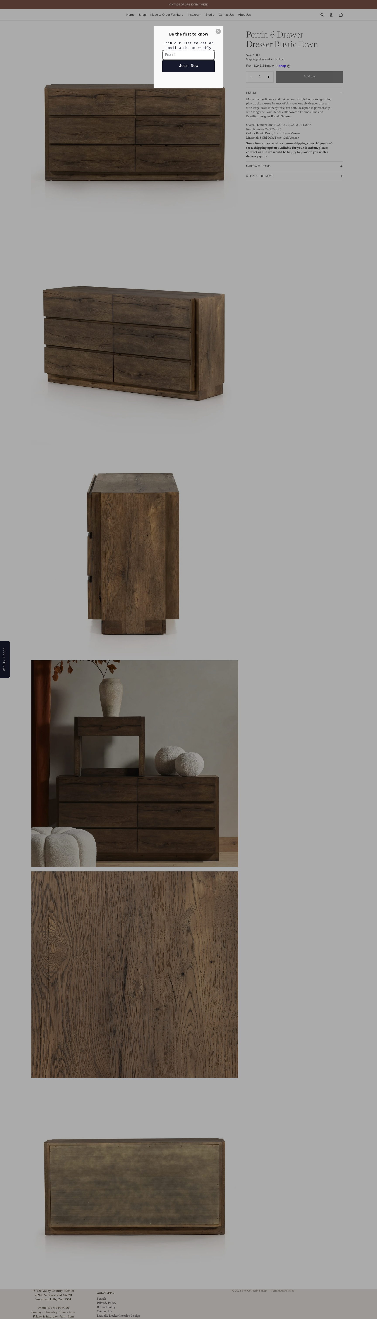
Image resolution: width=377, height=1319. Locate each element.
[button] (218, 31)
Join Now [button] (188, 66)
